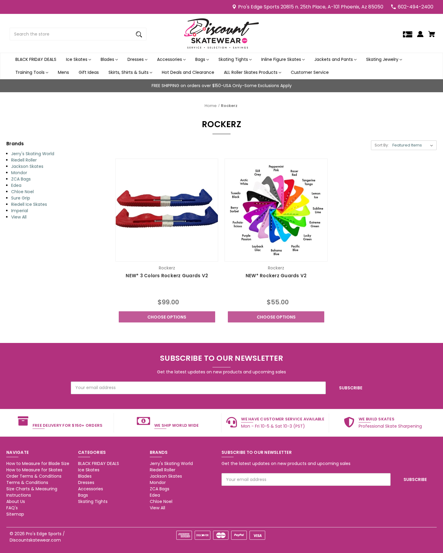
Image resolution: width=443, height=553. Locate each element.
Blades (108, 59)
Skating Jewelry (383, 59)
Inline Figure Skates (281, 59)
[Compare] (167, 256)
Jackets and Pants (334, 59)
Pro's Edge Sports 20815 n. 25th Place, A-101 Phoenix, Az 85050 (310, 6)
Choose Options (166, 317)
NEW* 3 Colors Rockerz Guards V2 (167, 275)
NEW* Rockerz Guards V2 (276, 275)
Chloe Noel (22, 192)
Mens (63, 72)
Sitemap (15, 514)
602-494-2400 (415, 6)
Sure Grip (20, 198)
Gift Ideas (89, 72)
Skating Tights (233, 59)
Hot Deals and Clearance (188, 72)
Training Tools (30, 72)
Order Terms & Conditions (33, 476)
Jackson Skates (27, 166)
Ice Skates (77, 59)
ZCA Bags (21, 179)
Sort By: (382, 145)
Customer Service (310, 72)
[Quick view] (150, 255)
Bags (200, 59)
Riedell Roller (24, 160)
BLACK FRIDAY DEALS (35, 59)
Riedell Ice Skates (29, 204)
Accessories (170, 59)
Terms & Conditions (27, 482)
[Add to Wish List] (183, 255)
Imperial (19, 211)
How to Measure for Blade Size (37, 463)
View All (19, 217)
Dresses (136, 59)
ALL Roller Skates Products (251, 72)
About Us (15, 501)
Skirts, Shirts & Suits (129, 72)
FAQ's (12, 508)
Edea (16, 185)
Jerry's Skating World (32, 154)
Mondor (19, 173)
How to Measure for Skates (34, 470)
